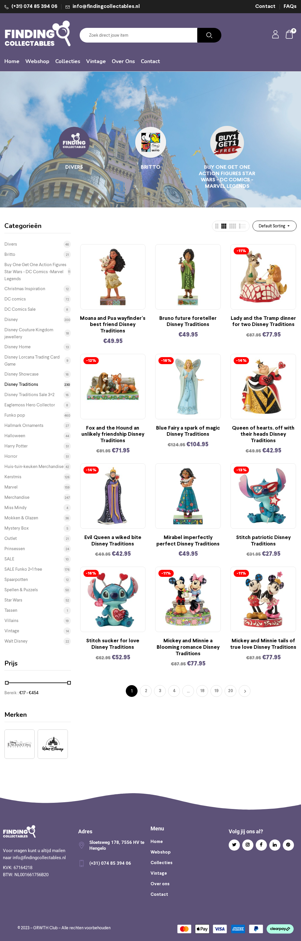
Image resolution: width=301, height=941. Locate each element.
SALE (9, 559)
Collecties (161, 863)
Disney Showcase (21, 374)
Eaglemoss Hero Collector (29, 405)
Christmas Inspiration (24, 288)
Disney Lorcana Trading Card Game (32, 360)
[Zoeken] (209, 35)
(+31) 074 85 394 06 (34, 6)
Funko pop (14, 415)
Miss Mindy (15, 507)
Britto (150, 167)
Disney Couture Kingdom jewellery (28, 333)
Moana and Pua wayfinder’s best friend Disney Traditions (113, 325)
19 (216, 691)
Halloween (14, 435)
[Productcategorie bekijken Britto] (151, 143)
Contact (265, 6)
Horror (10, 456)
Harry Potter (16, 446)
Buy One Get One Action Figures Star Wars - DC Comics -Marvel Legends (227, 177)
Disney (11, 319)
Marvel (11, 487)
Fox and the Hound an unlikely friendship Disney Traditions (112, 434)
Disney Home (17, 346)
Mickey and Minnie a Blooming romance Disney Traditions (188, 647)
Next (244, 691)
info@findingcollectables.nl (106, 6)
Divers (74, 167)
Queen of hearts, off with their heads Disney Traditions (263, 434)
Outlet (10, 538)
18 (202, 691)
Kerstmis (12, 476)
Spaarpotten (16, 579)
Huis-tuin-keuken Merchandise (33, 466)
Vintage (11, 630)
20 (230, 691)
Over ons (160, 884)
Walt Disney (16, 641)
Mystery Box (16, 528)
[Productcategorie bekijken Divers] (74, 143)
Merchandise (16, 497)
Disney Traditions (21, 384)
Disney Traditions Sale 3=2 (29, 394)
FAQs (290, 6)
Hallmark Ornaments (24, 425)
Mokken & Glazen (21, 518)
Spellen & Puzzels (21, 589)
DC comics (15, 299)
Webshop (160, 852)
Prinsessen (14, 548)
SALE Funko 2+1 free (23, 569)
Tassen (10, 610)
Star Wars (13, 600)
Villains (11, 620)
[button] (289, 35)
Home (156, 842)
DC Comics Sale (20, 309)
